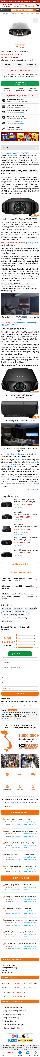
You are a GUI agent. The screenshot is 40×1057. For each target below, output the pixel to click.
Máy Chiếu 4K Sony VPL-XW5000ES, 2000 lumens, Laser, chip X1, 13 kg (25, 526)
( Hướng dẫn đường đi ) (30, 822)
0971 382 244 (16, 948)
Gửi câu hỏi (20, 693)
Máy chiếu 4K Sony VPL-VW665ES (14, 51)
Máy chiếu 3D (18, 608)
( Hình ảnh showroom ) (30, 824)
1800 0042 (16, 983)
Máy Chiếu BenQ (20, 611)
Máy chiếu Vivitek (22, 614)
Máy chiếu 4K (6, 608)
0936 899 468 (16, 890)
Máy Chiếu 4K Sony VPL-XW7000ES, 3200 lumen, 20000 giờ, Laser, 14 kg (26, 513)
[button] (19, 5)
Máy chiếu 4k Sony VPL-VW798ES (26, 550)
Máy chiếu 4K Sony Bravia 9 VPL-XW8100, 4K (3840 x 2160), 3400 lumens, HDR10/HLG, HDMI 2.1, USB (26, 501)
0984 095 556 (16, 871)
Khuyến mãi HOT (8, 972)
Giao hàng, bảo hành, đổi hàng (13, 1014)
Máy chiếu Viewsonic (8, 618)
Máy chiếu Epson (24, 618)
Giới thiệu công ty (8, 965)
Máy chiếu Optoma (8, 614)
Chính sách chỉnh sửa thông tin (13, 1024)
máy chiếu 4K (15, 155)
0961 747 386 (17, 992)
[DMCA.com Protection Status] (25, 1041)
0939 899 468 (16, 913)
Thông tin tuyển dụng (9, 968)
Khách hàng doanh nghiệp (11, 1028)
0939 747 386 (16, 901)
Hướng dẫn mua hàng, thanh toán (14, 1011)
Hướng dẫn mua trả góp (10, 1018)
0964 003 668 (16, 848)
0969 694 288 (16, 859)
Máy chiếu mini (30, 608)
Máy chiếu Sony (7, 611)
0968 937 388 (16, 836)
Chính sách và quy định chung (12, 1007)
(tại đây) (23, 107)
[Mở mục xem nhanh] (36, 147)
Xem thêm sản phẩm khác (20, 564)
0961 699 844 (16, 925)
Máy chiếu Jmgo (7, 621)
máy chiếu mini (14, 464)
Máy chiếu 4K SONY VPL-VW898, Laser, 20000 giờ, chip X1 (26, 539)
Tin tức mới (6, 970)
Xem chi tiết (18, 507)
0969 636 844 (16, 937)
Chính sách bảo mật (9, 1021)
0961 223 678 (16, 824)
